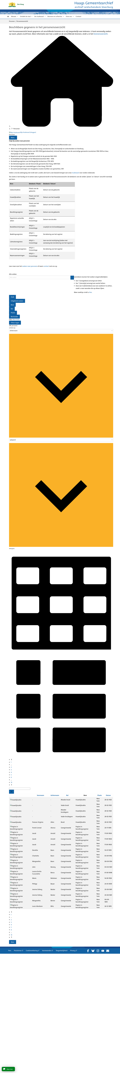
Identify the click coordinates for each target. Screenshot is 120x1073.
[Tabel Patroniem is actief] (61, 653)
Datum (108, 795)
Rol (12, 309)
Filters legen (15, 323)
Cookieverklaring (32, 950)
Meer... (13, 138)
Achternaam (55, 795)
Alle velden (13, 274)
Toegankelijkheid (61, 950)
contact (46, 266)
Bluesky (93, 950)
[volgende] (11, 785)
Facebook (88, 950)
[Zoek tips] (72, 278)
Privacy (72, 950)
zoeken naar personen (29, 266)
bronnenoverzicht (101, 34)
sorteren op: (12, 328)
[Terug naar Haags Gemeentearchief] (16, 4)
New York (16, 319)
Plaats (13, 313)
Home (8, 16)
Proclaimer (17, 950)
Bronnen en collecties (55, 16)
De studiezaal (39, 16)
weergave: (12, 548)
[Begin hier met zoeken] (62, 126)
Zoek (12, 297)
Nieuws (13, 16)
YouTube (102, 950)
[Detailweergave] (61, 757)
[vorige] (11, 760)
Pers (9, 950)
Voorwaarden (46, 950)
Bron (12, 305)
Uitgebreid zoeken (17, 301)
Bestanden (14, 317)
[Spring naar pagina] (11, 792)
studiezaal (75, 173)
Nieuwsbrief (107, 950)
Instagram (97, 950)
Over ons (69, 16)
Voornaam (40, 795)
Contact (78, 16)
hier (90, 292)
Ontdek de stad (25, 16)
